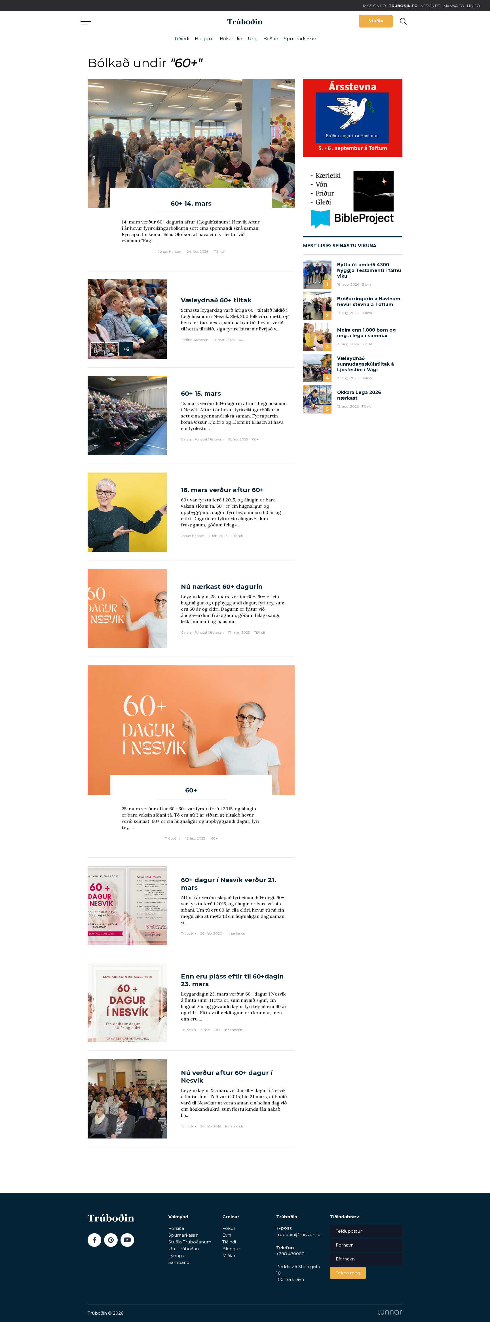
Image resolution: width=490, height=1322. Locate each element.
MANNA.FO (453, 5)
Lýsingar (177, 1255)
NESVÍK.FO (431, 5)
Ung (253, 38)
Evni (226, 1235)
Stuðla (376, 21)
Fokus (228, 1228)
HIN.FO (473, 5)
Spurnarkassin (300, 38)
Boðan (270, 38)
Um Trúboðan (183, 1248)
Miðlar (228, 1255)
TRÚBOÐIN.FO (403, 5)
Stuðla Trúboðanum (189, 1242)
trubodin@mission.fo (298, 1234)
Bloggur (204, 38)
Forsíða (176, 1228)
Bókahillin (231, 38)
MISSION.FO (374, 5)
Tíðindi (181, 38)
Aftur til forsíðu (133, 21)
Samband (178, 1262)
